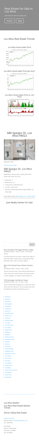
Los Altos (8, 323)
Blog (20, 21)
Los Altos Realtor (11, 402)
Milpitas (7, 334)
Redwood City (9, 351)
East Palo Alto (9, 313)
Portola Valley (9, 349)
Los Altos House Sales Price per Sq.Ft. (19, 71)
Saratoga (8, 368)
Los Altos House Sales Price (19, 47)
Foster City (8, 316)
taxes (26, 268)
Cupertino (8, 308)
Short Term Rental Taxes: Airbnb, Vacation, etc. (18, 266)
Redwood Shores (10, 353)
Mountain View (9, 339)
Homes (10, 21)
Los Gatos (8, 327)
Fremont (7, 318)
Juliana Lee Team (9, 418)
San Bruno (8, 356)
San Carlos (8, 358)
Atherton (8, 297)
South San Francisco (11, 370)
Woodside (8, 377)
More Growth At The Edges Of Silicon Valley (18, 250)
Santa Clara (8, 365)
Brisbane (8, 301)
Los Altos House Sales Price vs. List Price (19, 96)
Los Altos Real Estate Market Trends (17, 406)
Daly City (7, 311)
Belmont (7, 299)
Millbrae (7, 332)
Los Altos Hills (9, 325)
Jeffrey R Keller (10, 251)
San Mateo (8, 363)
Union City (8, 375)
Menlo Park (8, 330)
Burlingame (8, 304)
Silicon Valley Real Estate (15, 412)
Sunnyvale (8, 372)
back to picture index (10, 165)
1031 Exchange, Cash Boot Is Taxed (16, 280)
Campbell (8, 306)
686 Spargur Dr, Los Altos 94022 (25, 196)
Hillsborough (9, 320)
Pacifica (7, 344)
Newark (7, 342)
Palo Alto (7, 346)
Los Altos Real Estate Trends (19, 38)
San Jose (7, 360)
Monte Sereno (9, 337)
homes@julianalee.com (20, 420)
